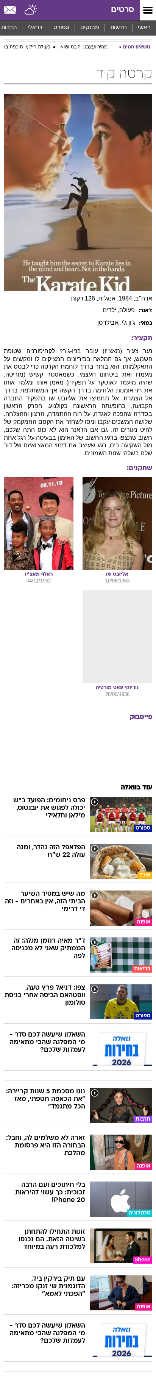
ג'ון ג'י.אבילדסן (116, 322)
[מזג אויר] (31, 10)
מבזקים (89, 28)
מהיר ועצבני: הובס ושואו (83, 47)
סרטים (122, 10)
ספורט (61, 28)
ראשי (144, 28)
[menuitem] (118, 28)
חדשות (118, 28)
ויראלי (35, 28)
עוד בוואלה (136, 788)
